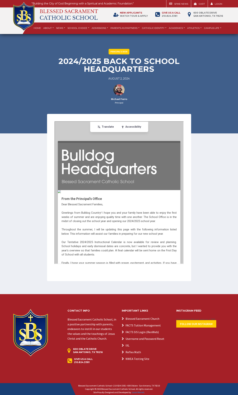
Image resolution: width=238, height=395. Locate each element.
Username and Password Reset (145, 338)
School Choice (77, 28)
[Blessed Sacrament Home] (55, 15)
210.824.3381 (171, 14)
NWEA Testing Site (137, 358)
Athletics (193, 28)
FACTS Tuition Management (143, 325)
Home (37, 28)
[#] (30, 332)
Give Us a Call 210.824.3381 (83, 361)
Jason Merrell (137, 392)
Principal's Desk (119, 51)
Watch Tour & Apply (134, 14)
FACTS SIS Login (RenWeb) (142, 332)
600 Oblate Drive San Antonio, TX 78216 (208, 14)
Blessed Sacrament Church (142, 318)
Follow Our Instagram (196, 324)
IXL (127, 345)
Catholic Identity (153, 28)
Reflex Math (133, 352)
